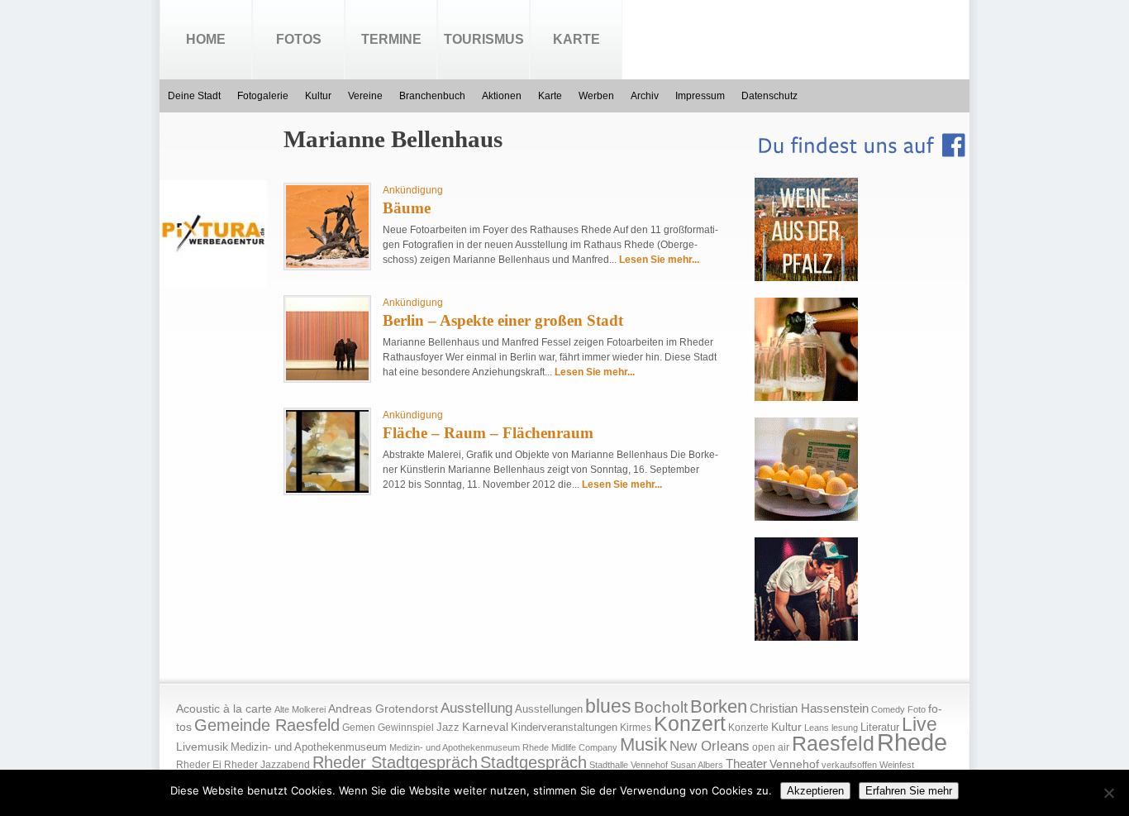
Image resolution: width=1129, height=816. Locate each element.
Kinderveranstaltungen (564, 727)
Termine (391, 39)
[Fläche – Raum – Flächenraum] (327, 489)
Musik (643, 744)
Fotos (299, 39)
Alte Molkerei (300, 709)
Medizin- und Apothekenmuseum (309, 747)
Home (206, 39)
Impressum (700, 96)
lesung (844, 727)
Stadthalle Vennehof (628, 765)
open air (770, 747)
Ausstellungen (549, 709)
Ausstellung (476, 708)
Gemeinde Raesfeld (267, 725)
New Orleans (709, 746)
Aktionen (502, 96)
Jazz (448, 727)
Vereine (365, 96)
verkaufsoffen (849, 765)
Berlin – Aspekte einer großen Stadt (503, 320)
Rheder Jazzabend (267, 765)
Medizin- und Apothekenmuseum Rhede (469, 747)
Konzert (690, 724)
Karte (576, 39)
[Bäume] (327, 265)
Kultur (318, 96)
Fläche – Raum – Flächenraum (488, 432)
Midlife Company (584, 747)
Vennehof (794, 764)
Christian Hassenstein (809, 708)
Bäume (407, 208)
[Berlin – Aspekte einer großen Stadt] (327, 377)
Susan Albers (696, 765)
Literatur (879, 727)
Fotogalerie (262, 96)
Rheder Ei (199, 765)
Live (919, 724)
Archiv (645, 96)
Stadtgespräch (533, 762)
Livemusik (202, 746)
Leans (816, 727)
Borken (718, 706)
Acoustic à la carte (224, 709)
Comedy (888, 709)
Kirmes (635, 727)
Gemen (358, 727)
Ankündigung (413, 190)
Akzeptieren (815, 791)
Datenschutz (769, 96)
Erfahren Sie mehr (908, 791)
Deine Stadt (194, 96)
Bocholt (661, 707)
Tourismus (484, 39)
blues (608, 706)
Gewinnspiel (406, 727)
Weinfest (896, 765)
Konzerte (748, 727)
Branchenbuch (432, 96)
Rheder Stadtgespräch (395, 762)
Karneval (485, 727)
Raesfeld (833, 743)
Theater (746, 763)
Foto (916, 709)
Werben (596, 96)
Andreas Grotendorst (383, 708)
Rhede (912, 742)
